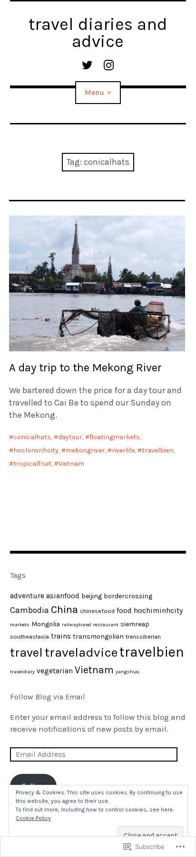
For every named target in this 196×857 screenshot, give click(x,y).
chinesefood (97, 610)
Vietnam (71, 464)
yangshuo (127, 672)
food (124, 610)
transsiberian (143, 636)
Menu (94, 92)
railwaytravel (76, 625)
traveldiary (22, 672)
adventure (27, 596)
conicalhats (32, 437)
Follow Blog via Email (47, 696)
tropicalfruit (32, 464)
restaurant (105, 625)
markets (19, 625)
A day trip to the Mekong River (85, 367)
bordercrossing (128, 596)
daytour (70, 437)
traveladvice (81, 652)
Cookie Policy (33, 818)
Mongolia (45, 624)
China (64, 609)
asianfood (62, 596)
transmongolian (98, 636)
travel (26, 652)
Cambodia (29, 610)
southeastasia (29, 636)
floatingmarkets (114, 437)
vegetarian (55, 671)
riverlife (123, 450)
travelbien (157, 450)
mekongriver (85, 450)
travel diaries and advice (98, 32)
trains (61, 636)
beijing (91, 596)
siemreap (134, 624)
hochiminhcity (36, 450)
